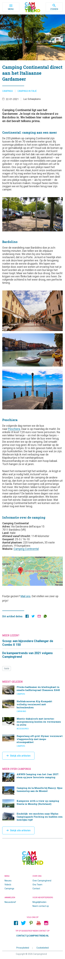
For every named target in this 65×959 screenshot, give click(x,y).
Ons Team (37, 884)
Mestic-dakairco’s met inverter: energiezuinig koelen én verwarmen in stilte (32, 723)
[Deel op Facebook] (27, 616)
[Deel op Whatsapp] (45, 616)
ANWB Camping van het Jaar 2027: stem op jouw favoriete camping (32, 777)
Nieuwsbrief (10, 902)
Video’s (8, 884)
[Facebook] (16, 923)
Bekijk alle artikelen (20, 755)
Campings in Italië (27, 91)
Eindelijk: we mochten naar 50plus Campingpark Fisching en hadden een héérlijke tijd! (32, 817)
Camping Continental (26, 548)
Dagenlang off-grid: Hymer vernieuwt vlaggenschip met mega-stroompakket (32, 740)
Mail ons (26, 596)
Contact (36, 888)
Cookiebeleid (42, 947)
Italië (6, 668)
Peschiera (14, 428)
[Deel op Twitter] (33, 616)
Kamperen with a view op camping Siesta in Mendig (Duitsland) (32, 803)
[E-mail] (39, 616)
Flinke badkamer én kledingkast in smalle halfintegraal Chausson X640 (32, 690)
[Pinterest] (31, 923)
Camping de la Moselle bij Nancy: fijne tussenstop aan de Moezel (32, 790)
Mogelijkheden (39, 902)
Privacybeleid (22, 947)
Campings (7, 91)
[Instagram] (46, 923)
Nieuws (8, 880)
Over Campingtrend (41, 880)
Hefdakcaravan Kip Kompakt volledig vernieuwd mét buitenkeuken (32, 706)
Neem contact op (40, 906)
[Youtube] (38, 923)
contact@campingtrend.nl (32, 935)
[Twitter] (23, 923)
